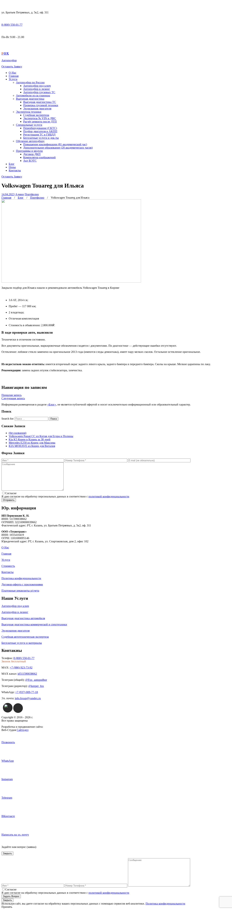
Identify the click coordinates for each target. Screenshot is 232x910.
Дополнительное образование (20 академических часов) (58, 147)
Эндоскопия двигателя (37, 108)
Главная (13, 75)
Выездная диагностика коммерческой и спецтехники (34, 624)
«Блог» (51, 404)
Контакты (15, 170)
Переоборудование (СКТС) (40, 128)
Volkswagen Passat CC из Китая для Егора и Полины (41, 436)
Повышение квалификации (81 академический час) (55, 144)
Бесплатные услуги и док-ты (41, 137)
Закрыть (7, 853)
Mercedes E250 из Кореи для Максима (32, 442)
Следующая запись (13, 398)
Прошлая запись (11, 395)
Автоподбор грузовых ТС (39, 92)
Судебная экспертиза (36, 115)
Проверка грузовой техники (40, 105)
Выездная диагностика (30, 98)
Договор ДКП (32, 154)
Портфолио (32, 194)
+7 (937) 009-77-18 (26, 692)
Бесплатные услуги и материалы (21, 642)
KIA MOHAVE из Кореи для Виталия (32, 445)
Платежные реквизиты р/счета (20, 590)
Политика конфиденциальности (21, 578)
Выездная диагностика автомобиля (23, 618)
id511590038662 (27, 673)
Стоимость (8, 566)
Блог (11, 163)
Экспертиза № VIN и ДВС (39, 118)
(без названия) (17, 432)
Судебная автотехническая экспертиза (25, 636)
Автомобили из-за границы (33, 95)
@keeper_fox (36, 686)
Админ (19, 194)
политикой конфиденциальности (108, 496)
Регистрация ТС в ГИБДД (39, 134)
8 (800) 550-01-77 (11, 24)
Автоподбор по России (30, 82)
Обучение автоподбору (30, 141)
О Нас (12, 72)
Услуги (13, 79)
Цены (12, 167)
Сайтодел (22, 730)
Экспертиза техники (28, 111)
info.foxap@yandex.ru (28, 698)
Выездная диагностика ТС (39, 102)
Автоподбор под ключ (37, 85)
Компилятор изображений (39, 157)
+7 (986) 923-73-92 (21, 667)
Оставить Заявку (11, 66)
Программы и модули (29, 150)
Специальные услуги (29, 124)
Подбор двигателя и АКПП (40, 131)
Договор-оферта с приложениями (22, 584)
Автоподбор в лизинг (36, 89)
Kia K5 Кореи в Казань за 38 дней (29, 439)
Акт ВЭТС (30, 160)
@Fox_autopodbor (36, 679)
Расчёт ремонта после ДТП (40, 121)
